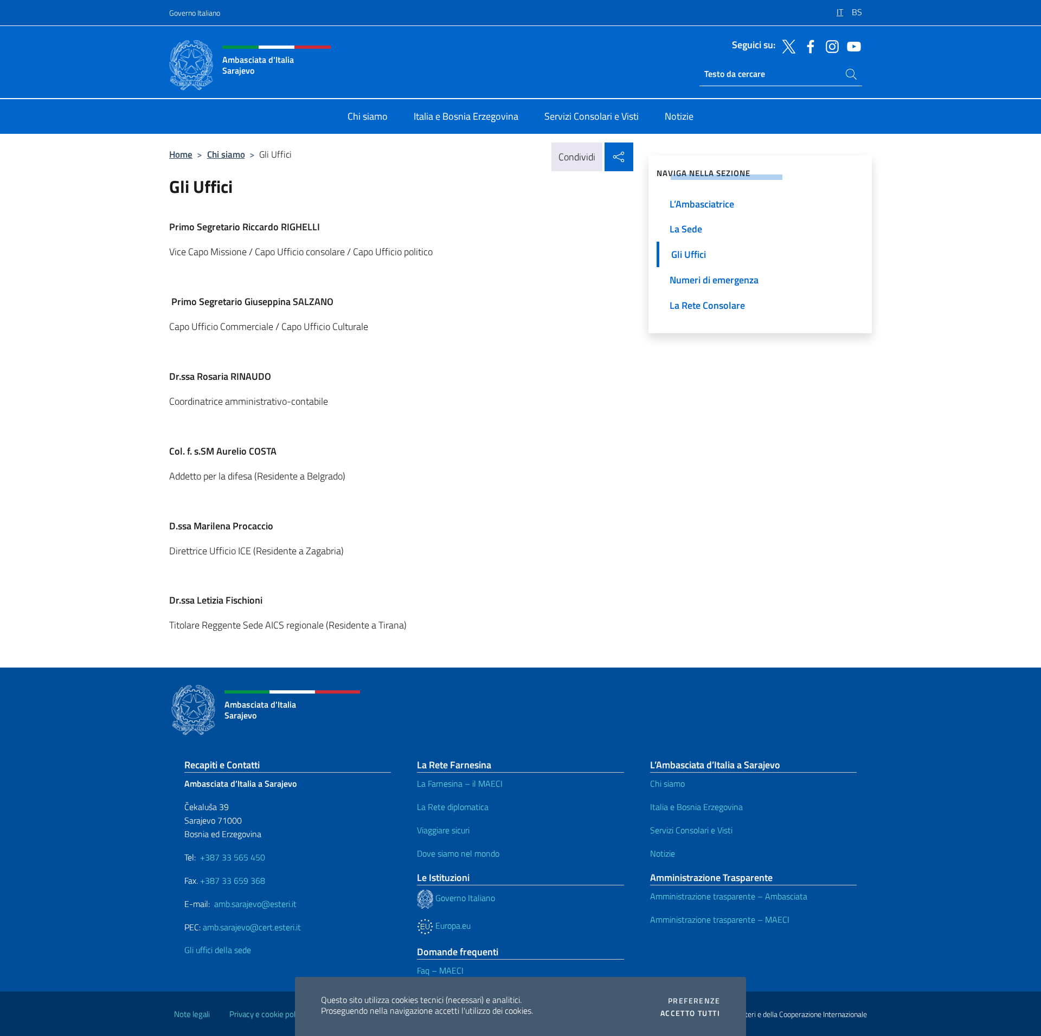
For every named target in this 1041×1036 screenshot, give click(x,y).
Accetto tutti (690, 1013)
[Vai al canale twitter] (786, 45)
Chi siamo (226, 154)
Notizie (662, 853)
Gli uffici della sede (217, 949)
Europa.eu (452, 925)
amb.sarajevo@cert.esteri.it (252, 927)
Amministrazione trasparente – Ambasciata (728, 896)
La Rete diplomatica (453, 806)
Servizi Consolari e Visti (691, 830)
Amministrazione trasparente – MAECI (719, 919)
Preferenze (694, 1001)
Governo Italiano (194, 12)
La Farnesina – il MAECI (460, 783)
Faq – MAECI (440, 970)
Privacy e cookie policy (267, 1014)
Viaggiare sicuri (443, 830)
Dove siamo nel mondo (458, 853)
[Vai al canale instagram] (829, 45)
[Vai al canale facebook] (808, 45)
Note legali (192, 1014)
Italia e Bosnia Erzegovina (696, 806)
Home (180, 154)
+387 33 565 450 (232, 857)
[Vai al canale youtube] (851, 45)
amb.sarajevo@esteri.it (255, 903)
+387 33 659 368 (232, 880)
